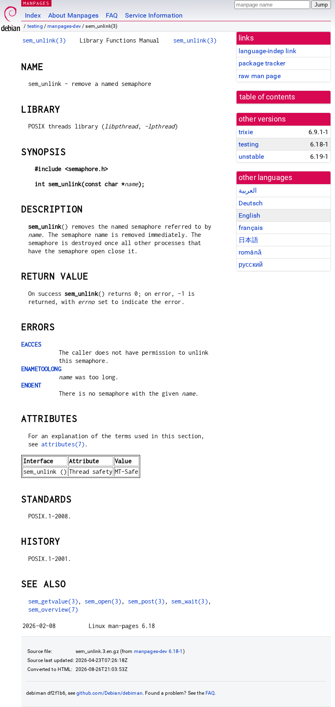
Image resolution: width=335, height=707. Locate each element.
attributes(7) (63, 444)
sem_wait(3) (189, 601)
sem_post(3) (146, 601)
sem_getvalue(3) (53, 601)
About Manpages (73, 15)
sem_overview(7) (53, 609)
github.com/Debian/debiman (109, 693)
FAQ (112, 15)
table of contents (267, 97)
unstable (251, 156)
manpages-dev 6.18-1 (158, 651)
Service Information (154, 15)
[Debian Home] (10, 16)
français (251, 228)
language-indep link (267, 51)
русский (251, 264)
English (249, 215)
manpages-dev (64, 26)
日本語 (248, 240)
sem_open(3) (103, 601)
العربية (248, 190)
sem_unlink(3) (44, 40)
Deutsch (251, 203)
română (250, 252)
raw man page (260, 76)
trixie (246, 132)
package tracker (262, 63)
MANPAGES (36, 3)
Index (33, 15)
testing (35, 26)
